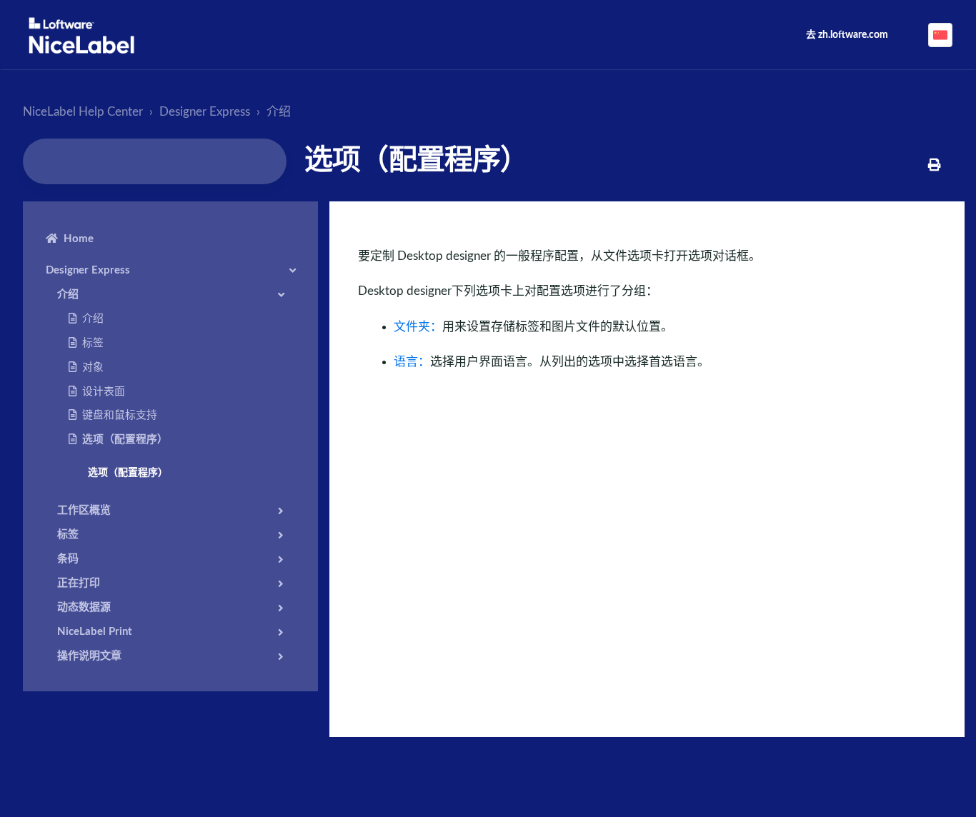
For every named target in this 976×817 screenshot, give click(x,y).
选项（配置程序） (125, 439)
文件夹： (418, 327)
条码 (68, 558)
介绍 (279, 112)
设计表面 (103, 391)
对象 (93, 367)
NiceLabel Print (94, 631)
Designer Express (204, 112)
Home (79, 239)
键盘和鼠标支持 (119, 415)
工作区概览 (84, 510)
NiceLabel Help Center (83, 112)
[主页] (81, 35)
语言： (412, 362)
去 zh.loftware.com (847, 35)
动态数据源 (84, 607)
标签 (93, 343)
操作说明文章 (89, 656)
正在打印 (78, 583)
